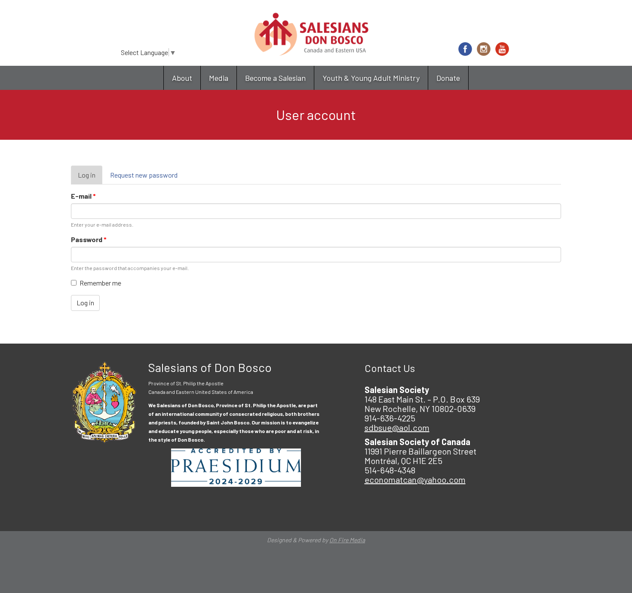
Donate (448, 78)
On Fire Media (347, 540)
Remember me (100, 283)
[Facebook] (465, 49)
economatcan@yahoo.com (415, 479)
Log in (90, 178)
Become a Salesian (275, 78)
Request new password (144, 175)
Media (218, 78)
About (182, 78)
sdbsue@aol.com (397, 427)
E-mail (83, 196)
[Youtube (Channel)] (502, 49)
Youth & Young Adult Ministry (371, 78)
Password (89, 239)
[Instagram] (484, 49)
